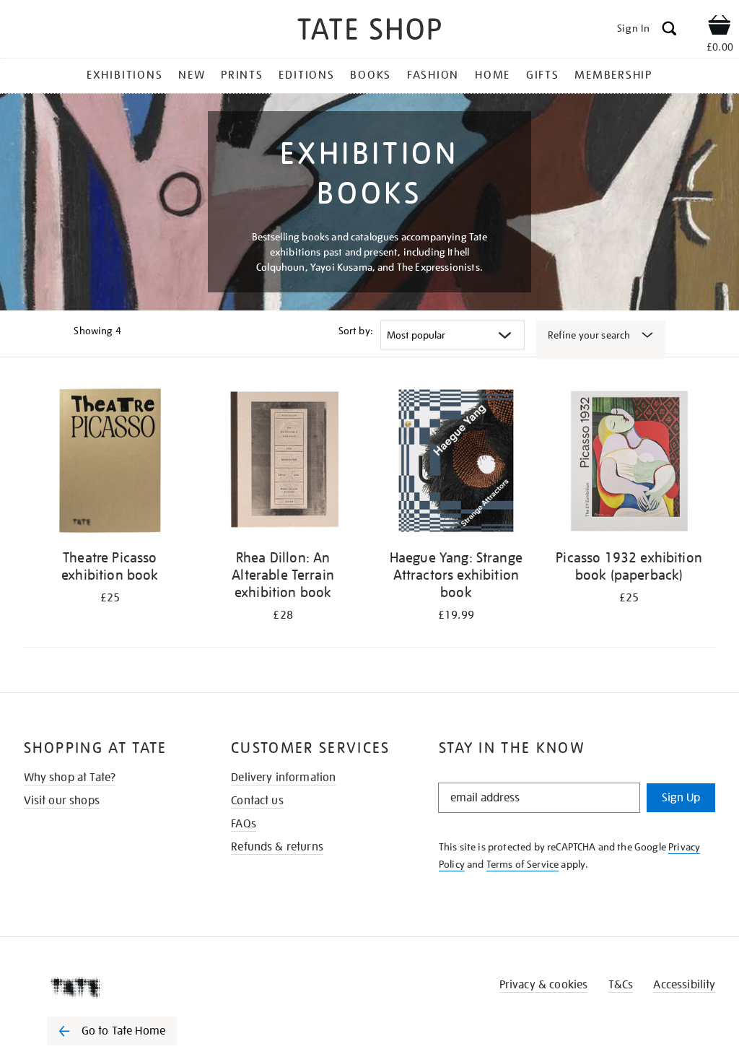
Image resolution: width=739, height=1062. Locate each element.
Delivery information (283, 777)
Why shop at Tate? (70, 777)
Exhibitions (124, 75)
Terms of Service (522, 864)
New (191, 75)
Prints (242, 75)
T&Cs (621, 985)
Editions (306, 75)
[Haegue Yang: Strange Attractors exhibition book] (456, 463)
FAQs (243, 824)
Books (370, 75)
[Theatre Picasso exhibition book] (110, 463)
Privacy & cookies (543, 985)
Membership (613, 75)
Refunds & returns (277, 847)
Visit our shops (62, 800)
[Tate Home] (122, 987)
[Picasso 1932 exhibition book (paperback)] (629, 463)
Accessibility (684, 985)
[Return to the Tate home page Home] (369, 31)
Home (492, 75)
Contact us (257, 800)
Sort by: (355, 330)
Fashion (433, 75)
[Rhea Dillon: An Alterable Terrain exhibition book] (283, 463)
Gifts (542, 75)
